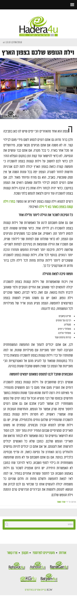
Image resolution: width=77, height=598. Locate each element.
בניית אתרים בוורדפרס (35, 589)
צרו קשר (12, 553)
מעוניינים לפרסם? (44, 553)
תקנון (25, 553)
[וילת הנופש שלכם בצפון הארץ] (38, 88)
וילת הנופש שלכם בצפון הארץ (38, 52)
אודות (62, 553)
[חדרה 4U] (38, 22)
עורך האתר (61, 502)
